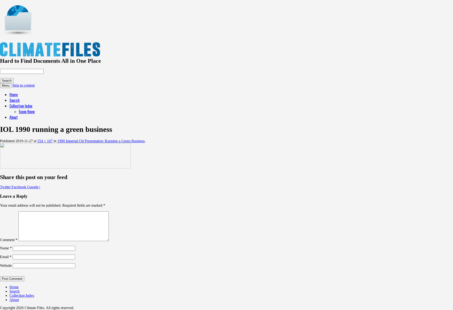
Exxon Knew (27, 111)
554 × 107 (45, 141)
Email (6, 257)
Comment (8, 240)
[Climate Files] (17, 32)
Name (6, 248)
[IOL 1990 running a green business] (65, 167)
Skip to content (23, 85)
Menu (5, 85)
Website (6, 266)
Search (14, 100)
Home (13, 94)
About (13, 117)
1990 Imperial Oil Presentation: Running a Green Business (101, 141)
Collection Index (20, 106)
